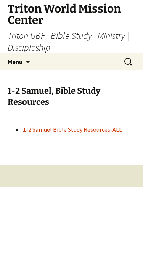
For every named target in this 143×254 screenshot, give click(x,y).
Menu (15, 61)
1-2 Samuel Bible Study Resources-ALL (72, 129)
